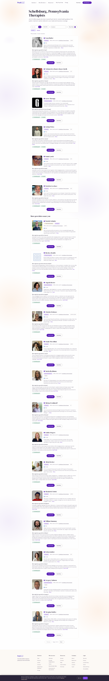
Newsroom (74, 660)
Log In (73, 666)
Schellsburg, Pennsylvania (64, 40)
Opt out (79, 678)
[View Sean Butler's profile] (37, 42)
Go (39, 26)
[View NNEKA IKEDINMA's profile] (37, 375)
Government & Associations (52, 669)
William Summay (51, 521)
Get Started (86, 2)
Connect (39, 664)
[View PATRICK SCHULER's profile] (37, 225)
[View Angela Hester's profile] (37, 287)
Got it (85, 678)
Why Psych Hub (59, 2)
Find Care (78, 2)
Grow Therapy (50, 99)
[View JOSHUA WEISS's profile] (37, 131)
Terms (84, 664)
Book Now (59, 62)
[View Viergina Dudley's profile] (37, 616)
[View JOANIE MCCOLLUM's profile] (37, 346)
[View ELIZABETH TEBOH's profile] (37, 496)
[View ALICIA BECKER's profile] (37, 466)
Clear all (38, 30)
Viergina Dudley (50, 612)
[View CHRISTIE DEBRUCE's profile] (37, 316)
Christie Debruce (51, 312)
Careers (73, 662)
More (62, 47)
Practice (39, 660)
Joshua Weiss (49, 127)
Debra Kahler (50, 552)
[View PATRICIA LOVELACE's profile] (37, 190)
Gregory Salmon (51, 580)
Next (61, 642)
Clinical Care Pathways (39, 667)
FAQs (61, 662)
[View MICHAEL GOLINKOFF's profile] (37, 407)
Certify (38, 662)
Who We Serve (42, 2)
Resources (50, 2)
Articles (61, 658)
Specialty (46, 26)
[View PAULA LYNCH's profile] (37, 161)
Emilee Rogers (50, 433)
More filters (72, 26)
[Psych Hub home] (21, 2)
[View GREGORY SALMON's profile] (37, 584)
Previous (48, 642)
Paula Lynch (49, 156)
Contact (73, 664)
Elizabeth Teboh (51, 492)
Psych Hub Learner (48, 223)
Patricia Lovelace (51, 186)
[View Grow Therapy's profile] (37, 103)
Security (85, 658)
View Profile (45, 57)
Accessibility (85, 668)
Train (38, 658)
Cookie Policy (86, 662)
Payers (50, 664)
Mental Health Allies (53, 666)
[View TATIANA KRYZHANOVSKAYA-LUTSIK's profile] (37, 73)
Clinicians (51, 658)
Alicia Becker (49, 462)
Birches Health (50, 253)
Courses (62, 660)
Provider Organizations (51, 661)
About (73, 658)
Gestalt (33, 30)
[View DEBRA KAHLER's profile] (37, 556)
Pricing (66, 2)
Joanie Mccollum (51, 342)
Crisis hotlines (63, 664)
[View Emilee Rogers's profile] (37, 437)
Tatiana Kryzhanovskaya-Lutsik (56, 69)
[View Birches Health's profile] (37, 257)
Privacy (84, 660)
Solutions (34, 2)
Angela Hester (50, 283)
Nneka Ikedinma (51, 371)
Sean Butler (49, 38)
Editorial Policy (86, 666)
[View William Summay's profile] (37, 525)
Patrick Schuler (50, 221)
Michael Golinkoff (51, 403)
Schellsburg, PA (36, 59)
